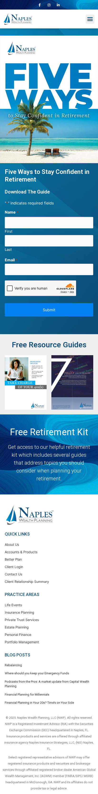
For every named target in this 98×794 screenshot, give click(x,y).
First (8, 231)
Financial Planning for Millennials (27, 694)
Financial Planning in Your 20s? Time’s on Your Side (39, 702)
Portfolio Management (22, 642)
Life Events (13, 605)
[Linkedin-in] (58, 5)
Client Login (14, 567)
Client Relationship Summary (27, 581)
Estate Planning (17, 627)
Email (11, 260)
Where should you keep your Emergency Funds (37, 673)
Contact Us (13, 574)
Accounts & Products (21, 552)
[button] (90, 19)
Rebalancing (13, 665)
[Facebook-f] (39, 5)
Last (8, 249)
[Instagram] (49, 5)
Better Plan (13, 559)
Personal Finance (18, 635)
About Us (12, 544)
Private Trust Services (22, 620)
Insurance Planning (19, 612)
